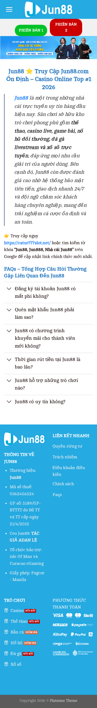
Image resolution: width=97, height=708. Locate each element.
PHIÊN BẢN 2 (66, 27)
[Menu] (9, 9)
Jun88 (21, 98)
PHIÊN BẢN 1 (31, 30)
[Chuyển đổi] (9, 289)
